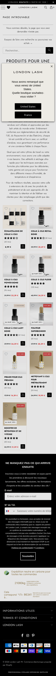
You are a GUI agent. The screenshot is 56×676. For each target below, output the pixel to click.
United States (28, 106)
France (28, 115)
